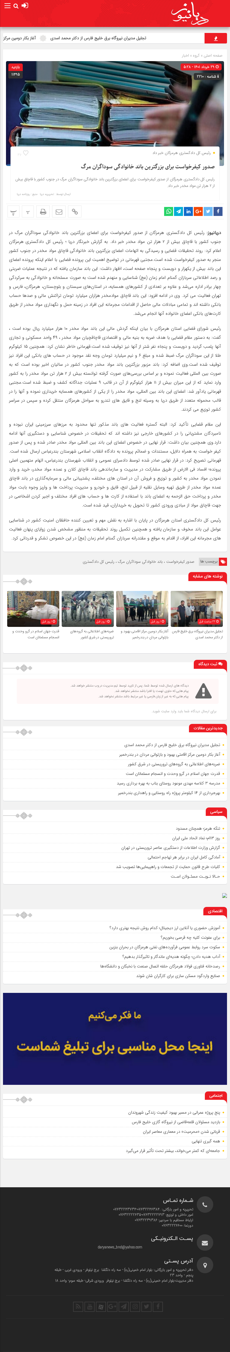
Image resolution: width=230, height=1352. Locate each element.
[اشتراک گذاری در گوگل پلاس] (198, 211)
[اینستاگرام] (135, 1307)
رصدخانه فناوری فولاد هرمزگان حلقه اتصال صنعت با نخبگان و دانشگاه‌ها (160, 966)
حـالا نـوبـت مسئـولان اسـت (195, 876)
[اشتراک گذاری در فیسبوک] (218, 211)
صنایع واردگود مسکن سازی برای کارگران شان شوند (178, 976)
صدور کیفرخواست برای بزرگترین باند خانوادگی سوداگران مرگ (148, 167)
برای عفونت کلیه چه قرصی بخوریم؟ (190, 937)
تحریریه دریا (47, 194)
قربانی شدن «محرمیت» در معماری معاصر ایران (181, 1131)
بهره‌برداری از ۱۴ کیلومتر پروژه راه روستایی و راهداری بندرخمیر (169, 793)
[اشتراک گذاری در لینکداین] (188, 211)
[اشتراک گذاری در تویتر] (208, 211)
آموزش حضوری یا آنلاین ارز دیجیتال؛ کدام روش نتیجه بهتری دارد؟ (165, 928)
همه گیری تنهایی (206, 1141)
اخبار (185, 55)
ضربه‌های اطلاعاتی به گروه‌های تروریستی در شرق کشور (92, 634)
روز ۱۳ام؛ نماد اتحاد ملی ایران (196, 838)
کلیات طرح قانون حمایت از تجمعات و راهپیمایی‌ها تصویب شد (168, 866)
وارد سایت (168, 711)
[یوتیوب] (89, 1307)
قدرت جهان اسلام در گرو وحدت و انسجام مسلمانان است (35, 634)
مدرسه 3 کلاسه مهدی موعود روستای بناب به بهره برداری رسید (168, 783)
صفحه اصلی (212, 55)
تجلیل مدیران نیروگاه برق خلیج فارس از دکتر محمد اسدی (122, 38)
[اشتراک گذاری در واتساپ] (168, 211)
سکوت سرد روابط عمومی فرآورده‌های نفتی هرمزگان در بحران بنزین (164, 947)
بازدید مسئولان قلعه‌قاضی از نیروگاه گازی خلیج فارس (176, 1122)
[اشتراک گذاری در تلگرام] (178, 211)
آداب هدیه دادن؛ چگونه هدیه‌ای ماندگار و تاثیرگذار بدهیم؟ (171, 956)
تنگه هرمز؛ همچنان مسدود (198, 828)
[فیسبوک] (158, 1307)
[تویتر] (146, 1307)
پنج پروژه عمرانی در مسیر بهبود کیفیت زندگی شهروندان (174, 1112)
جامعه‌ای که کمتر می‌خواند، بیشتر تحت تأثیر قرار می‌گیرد (173, 1150)
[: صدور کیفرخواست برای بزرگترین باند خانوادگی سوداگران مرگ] (59, 211)
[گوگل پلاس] (112, 1307)
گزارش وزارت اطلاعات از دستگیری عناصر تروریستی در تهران (170, 847)
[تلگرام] (124, 1307)
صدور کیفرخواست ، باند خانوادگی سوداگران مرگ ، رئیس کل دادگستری (138, 562)
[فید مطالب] (78, 1307)
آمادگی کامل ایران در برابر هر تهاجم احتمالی (184, 857)
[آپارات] (101, 1307)
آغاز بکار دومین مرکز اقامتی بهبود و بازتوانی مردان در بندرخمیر (144, 634)
